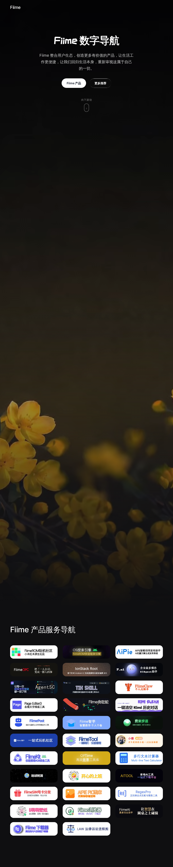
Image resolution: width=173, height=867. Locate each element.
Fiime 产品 (74, 83)
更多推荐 (100, 83)
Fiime (15, 7)
